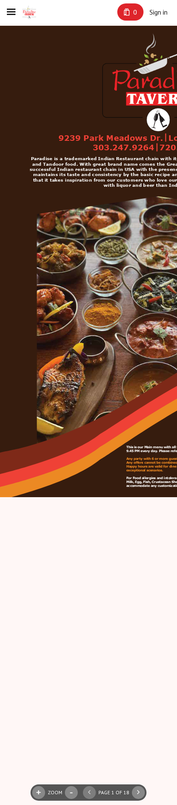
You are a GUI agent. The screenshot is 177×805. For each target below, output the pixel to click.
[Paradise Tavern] (29, 12)
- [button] (71, 792)
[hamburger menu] (11, 12)
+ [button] (38, 792)
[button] (89, 792)
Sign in (159, 12)
